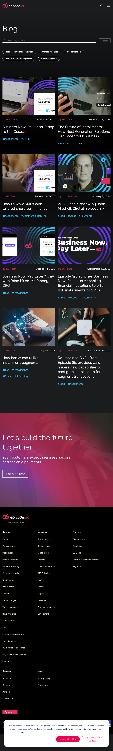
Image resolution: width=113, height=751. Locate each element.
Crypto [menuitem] (41, 593)
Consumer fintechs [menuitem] (46, 566)
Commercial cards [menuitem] (10, 573)
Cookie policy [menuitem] (44, 685)
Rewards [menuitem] (6, 661)
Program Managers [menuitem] (46, 607)
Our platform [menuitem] (79, 539)
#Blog (61, 215)
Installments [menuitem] (8, 620)
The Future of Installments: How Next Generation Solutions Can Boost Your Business (84, 132)
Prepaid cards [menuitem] (8, 546)
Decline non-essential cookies (92, 739)
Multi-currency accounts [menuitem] (13, 648)
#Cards (72, 215)
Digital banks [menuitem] (44, 553)
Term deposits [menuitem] (9, 641)
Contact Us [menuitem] (7, 698)
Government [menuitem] (43, 614)
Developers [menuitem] (78, 546)
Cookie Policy (14, 732)
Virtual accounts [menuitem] (10, 607)
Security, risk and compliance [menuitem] (86, 559)
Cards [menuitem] (5, 539)
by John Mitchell (67, 196)
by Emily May (10, 119)
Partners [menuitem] (6, 692)
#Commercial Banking (34, 215)
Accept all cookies (68, 739)
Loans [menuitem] (5, 627)
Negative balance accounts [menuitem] (15, 654)
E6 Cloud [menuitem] (77, 553)
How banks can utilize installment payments (20, 360)
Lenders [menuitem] (41, 559)
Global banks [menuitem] (44, 539)
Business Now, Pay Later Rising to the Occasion (28, 129)
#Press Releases (67, 297)
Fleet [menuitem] (40, 580)
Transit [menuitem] (41, 587)
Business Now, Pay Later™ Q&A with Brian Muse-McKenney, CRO (28, 281)
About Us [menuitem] (6, 678)
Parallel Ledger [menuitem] (9, 600)
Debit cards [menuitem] (7, 553)
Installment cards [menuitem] (10, 559)
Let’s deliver (15, 474)
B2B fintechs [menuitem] (44, 573)
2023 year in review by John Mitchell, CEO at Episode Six (81, 206)
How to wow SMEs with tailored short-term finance (25, 206)
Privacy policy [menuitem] (44, 678)
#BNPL (25, 138)
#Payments (85, 215)
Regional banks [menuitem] (45, 546)
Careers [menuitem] (6, 685)
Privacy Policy (30, 732)
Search (105, 41)
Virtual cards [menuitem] (8, 587)
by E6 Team (65, 119)
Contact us (10, 712)
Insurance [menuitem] (42, 600)
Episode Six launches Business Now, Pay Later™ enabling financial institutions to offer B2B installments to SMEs (83, 283)
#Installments (10, 138)
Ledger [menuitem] (5, 593)
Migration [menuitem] (77, 566)
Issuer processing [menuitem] (10, 566)
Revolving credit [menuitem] (9, 614)
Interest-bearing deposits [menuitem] (14, 634)
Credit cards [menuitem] (8, 580)
